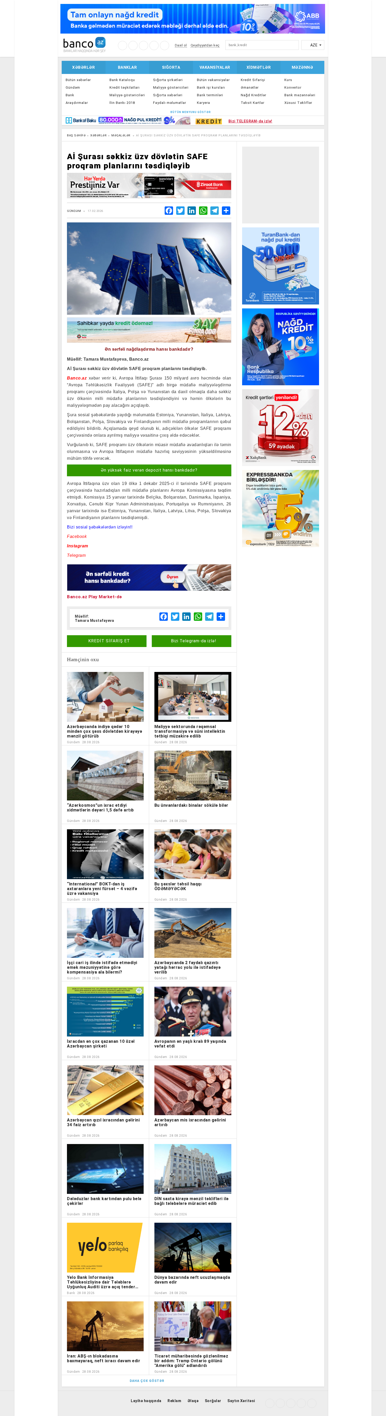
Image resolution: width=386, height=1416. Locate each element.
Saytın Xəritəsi (241, 1401)
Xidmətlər (259, 67)
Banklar (127, 67)
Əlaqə (193, 1401)
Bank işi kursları (211, 87)
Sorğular (213, 1401)
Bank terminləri (210, 95)
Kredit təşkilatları (124, 87)
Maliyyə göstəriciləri (127, 95)
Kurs (288, 80)
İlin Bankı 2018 (122, 103)
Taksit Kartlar (252, 103)
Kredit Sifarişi (253, 80)
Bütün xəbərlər (78, 80)
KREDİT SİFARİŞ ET (108, 640)
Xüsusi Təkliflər (298, 103)
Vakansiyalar (215, 67)
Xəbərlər (83, 67)
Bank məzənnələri (299, 95)
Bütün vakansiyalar (213, 80)
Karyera (203, 103)
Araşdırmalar (77, 103)
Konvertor (292, 87)
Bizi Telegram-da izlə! (193, 640)
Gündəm (73, 87)
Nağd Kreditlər (253, 95)
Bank (70, 95)
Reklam (174, 1401)
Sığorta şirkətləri (168, 80)
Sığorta (171, 67)
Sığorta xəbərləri (167, 95)
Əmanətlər (250, 87)
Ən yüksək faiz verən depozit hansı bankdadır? (149, 470)
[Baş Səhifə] (84, 44)
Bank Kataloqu (122, 80)
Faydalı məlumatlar (169, 103)
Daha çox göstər (147, 1381)
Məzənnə (302, 67)
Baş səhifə (76, 135)
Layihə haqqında (146, 1401)
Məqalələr (121, 135)
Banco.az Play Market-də (94, 596)
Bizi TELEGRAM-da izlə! (250, 121)
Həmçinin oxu (83, 659)
